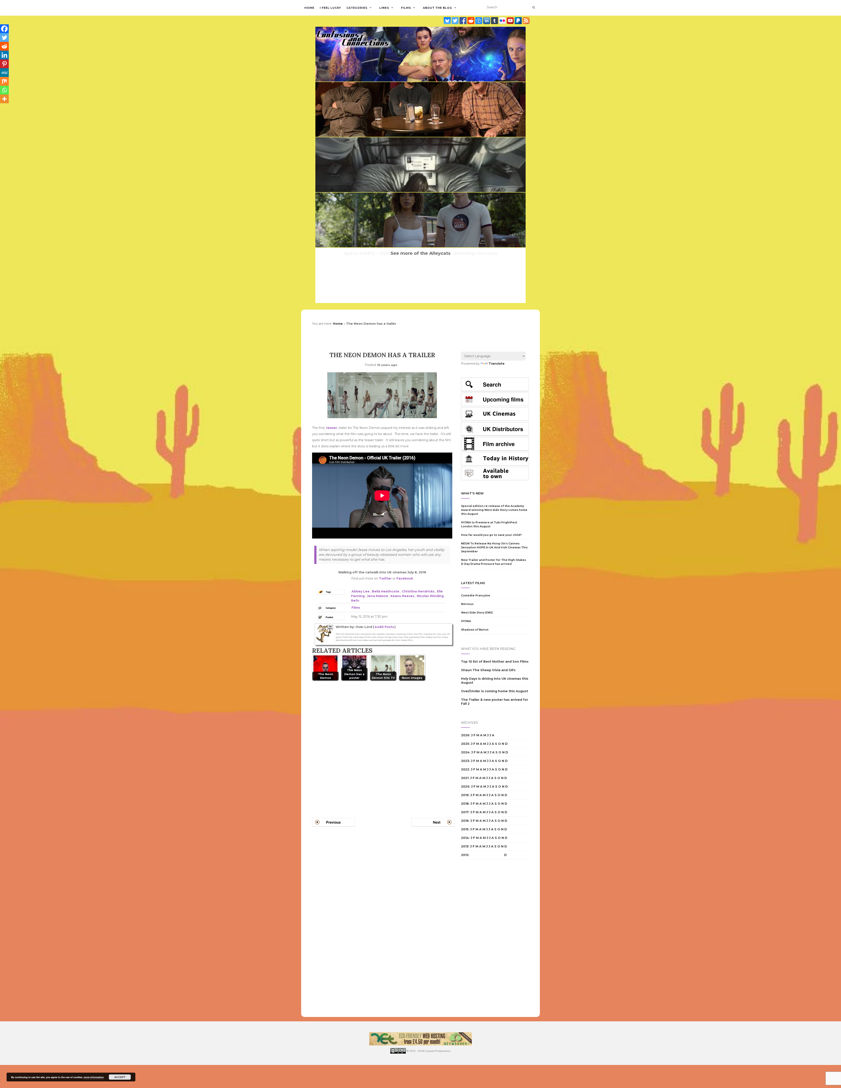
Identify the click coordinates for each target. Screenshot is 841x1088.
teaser (331, 428)
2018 (465, 804)
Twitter (385, 578)
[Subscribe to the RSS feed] (526, 21)
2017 (465, 812)
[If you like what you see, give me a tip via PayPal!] (519, 21)
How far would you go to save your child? (491, 535)
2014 (465, 838)
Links (384, 7)
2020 (465, 786)
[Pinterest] (4, 63)
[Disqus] (383, 744)
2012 (464, 855)
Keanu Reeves (402, 596)
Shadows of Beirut (474, 629)
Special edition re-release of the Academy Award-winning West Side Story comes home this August (494, 509)
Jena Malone (377, 596)
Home (309, 7)
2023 (465, 761)
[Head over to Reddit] (471, 21)
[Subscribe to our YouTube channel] (511, 21)
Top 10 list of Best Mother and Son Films (494, 662)
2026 (465, 735)
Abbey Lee (360, 591)
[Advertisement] (478, 938)
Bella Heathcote (385, 591)
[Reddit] (4, 46)
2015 (464, 829)
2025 (465, 744)
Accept (119, 1077)
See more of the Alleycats (420, 253)
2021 (464, 778)
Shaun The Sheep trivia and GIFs (488, 670)
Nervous (467, 604)
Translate (497, 364)
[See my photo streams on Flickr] (503, 21)
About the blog (437, 7)
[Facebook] (4, 28)
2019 (465, 795)
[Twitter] (4, 37)
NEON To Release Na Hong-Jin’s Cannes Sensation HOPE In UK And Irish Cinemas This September (494, 547)
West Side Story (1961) (477, 612)
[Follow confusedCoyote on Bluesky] (448, 21)
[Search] (534, 7)
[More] (4, 99)
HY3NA (466, 621)
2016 (465, 821)
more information (94, 1077)
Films (406, 7)
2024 (465, 752)
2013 (464, 846)
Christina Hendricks (418, 591)
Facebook (404, 578)
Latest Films (473, 583)
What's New (472, 493)
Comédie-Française (475, 595)
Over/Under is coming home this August (494, 691)
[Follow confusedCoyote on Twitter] (455, 21)
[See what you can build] (479, 21)
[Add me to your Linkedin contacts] (487, 21)
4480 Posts (384, 627)
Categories (356, 7)
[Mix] (4, 81)
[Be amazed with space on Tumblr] (495, 21)
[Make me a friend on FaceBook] (463, 21)
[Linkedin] (4, 55)
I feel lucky (330, 7)
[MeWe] (4, 72)
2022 (465, 769)
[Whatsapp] (4, 90)
